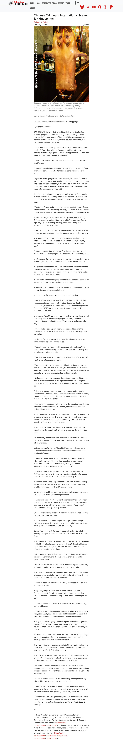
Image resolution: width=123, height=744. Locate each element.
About (32, 8)
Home (32, 3)
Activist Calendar (49, 3)
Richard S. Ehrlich (41, 22)
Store (67, 3)
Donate (61, 3)
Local (38, 3)
